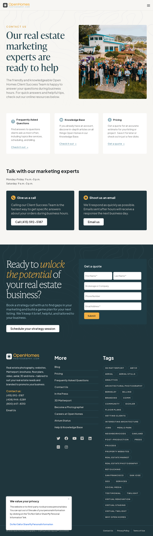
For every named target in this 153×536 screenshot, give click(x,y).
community (112, 404)
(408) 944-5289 (16, 399)
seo (107, 481)
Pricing (59, 373)
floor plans (113, 410)
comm (127, 398)
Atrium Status (63, 420)
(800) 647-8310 (16, 403)
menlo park (124, 427)
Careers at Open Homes (69, 413)
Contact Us (61, 387)
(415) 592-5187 (15, 395)
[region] (39, 513)
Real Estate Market (117, 457)
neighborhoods (115, 433)
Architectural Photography (123, 386)
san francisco (114, 475)
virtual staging (115, 505)
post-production (117, 439)
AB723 (133, 368)
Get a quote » (116, 143)
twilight (132, 493)
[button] (94, 221)
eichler (130, 404)
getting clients (115, 415)
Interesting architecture (121, 421)
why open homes (115, 517)
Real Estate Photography (121, 463)
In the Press (61, 393)
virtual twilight (116, 511)
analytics (111, 380)
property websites (117, 451)
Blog (57, 366)
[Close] (68, 499)
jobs (108, 427)
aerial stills (127, 374)
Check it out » (19, 147)
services (121, 481)
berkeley (110, 392)
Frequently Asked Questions (72, 380)
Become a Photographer (69, 407)
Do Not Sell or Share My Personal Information (31, 524)
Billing (126, 392)
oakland (137, 433)
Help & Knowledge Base (69, 427)
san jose (135, 475)
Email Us (11, 410)
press (138, 439)
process (110, 445)
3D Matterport (63, 400)
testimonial (113, 493)
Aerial (109, 374)
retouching (113, 469)
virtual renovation (117, 499)
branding (111, 398)
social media (113, 487)
